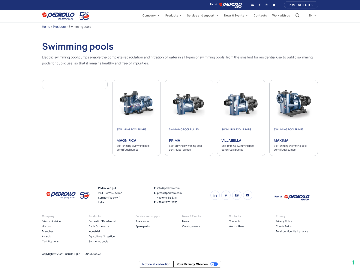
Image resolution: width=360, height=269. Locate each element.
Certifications (50, 241)
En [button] (311, 15)
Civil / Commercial (99, 226)
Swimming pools (98, 241)
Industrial (94, 231)
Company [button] (149, 15)
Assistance (142, 221)
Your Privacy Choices (192, 264)
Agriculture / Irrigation (102, 236)
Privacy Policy (284, 221)
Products (171, 15)
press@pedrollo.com (169, 193)
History (46, 226)
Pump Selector (301, 5)
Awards (46, 236)
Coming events (191, 226)
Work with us (281, 15)
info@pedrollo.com (168, 188)
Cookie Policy (284, 226)
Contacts (260, 15)
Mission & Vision (51, 221)
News (185, 221)
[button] (296, 15)
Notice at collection (156, 264)
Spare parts (143, 226)
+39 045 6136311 (167, 197)
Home (46, 27)
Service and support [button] (201, 15)
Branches (47, 231)
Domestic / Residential (102, 221)
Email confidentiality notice (292, 231)
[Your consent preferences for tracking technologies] (353, 262)
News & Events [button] (234, 15)
